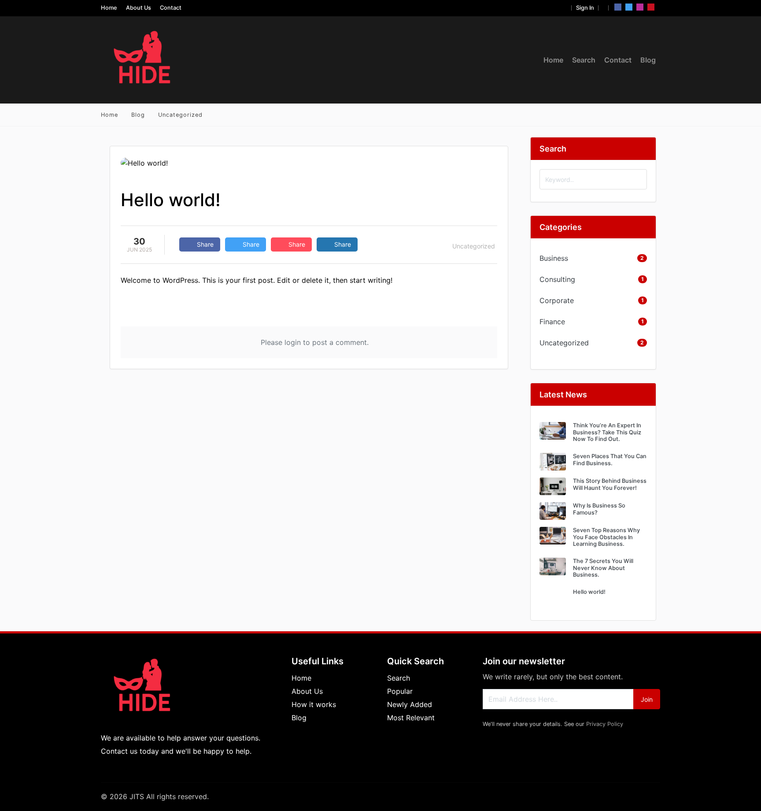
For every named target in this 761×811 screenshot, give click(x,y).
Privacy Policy (604, 724)
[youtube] (650, 7)
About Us (138, 7)
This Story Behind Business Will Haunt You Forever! (609, 484)
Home (109, 7)
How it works (314, 704)
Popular (400, 691)
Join (647, 699)
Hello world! (589, 592)
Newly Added (409, 704)
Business (553, 258)
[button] (565, 7)
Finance (552, 321)
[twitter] (628, 7)
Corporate (556, 300)
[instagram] (639, 7)
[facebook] (617, 7)
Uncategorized (180, 114)
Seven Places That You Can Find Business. (609, 459)
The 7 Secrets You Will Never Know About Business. (603, 568)
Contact (170, 7)
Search (583, 60)
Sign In (585, 7)
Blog (648, 60)
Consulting (557, 279)
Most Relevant (411, 717)
